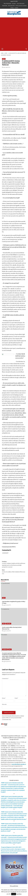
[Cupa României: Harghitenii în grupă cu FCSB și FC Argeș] (14, 591)
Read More (18, 894)
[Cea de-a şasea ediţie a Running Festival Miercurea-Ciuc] (14, 616)
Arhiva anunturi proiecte (21, 5)
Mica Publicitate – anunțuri (10, 3)
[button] (2, 49)
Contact (16, 7)
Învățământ (5, 649)
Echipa (12, 7)
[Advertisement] (14, 32)
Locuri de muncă (20, 3)
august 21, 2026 (6, 605)
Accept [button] (13, 894)
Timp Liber (9, 623)
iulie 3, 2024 (5, 67)
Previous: (13, 564)
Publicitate (4, 5)
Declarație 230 (11, 5)
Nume (4, 698)
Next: (13, 571)
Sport (4, 58)
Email (16, 698)
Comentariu (5, 678)
